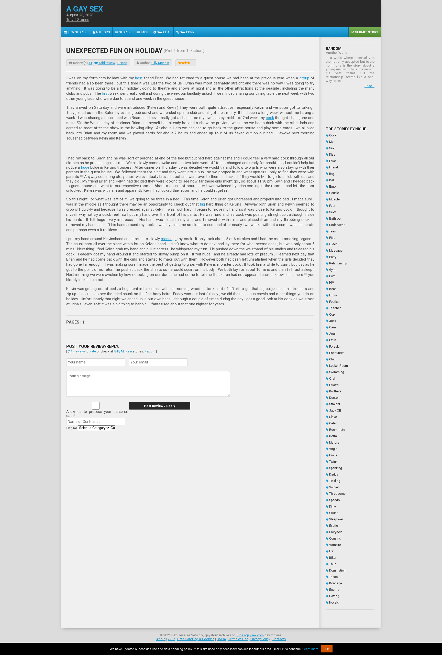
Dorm (332, 436)
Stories (124, 32)
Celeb (332, 423)
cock (270, 117)
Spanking (335, 468)
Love (332, 161)
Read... (369, 86)
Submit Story (366, 32)
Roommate (336, 430)
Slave (332, 417)
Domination (337, 570)
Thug (332, 564)
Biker (332, 558)
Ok (327, 649)
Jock (332, 321)
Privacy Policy (260, 639)
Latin (332, 340)
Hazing (333, 596)
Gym (332, 270)
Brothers (334, 391)
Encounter (336, 353)
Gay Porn (186, 32)
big (202, 204)
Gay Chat (163, 32)
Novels (333, 602)
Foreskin (334, 346)
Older (332, 244)
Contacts (279, 639)
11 (90, 63)
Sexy (332, 212)
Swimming (336, 372)
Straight (334, 404)
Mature (333, 442)
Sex (331, 148)
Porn (332, 276)
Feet (331, 206)
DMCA (221, 639)
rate (93, 351)
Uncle (332, 455)
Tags (144, 32)
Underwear (336, 225)
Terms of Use (238, 639)
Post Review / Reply (159, 406)
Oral (331, 378)
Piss (331, 238)
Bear (332, 289)
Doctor (333, 398)
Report (122, 63)
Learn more (310, 649)
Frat (331, 551)
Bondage (335, 583)
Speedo (334, 500)
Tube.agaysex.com (250, 635)
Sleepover (335, 519)
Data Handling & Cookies (195, 639)
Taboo (333, 577)
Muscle (334, 199)
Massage (335, 250)
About (160, 639)
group (304, 78)
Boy (331, 174)
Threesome (337, 494)
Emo (332, 186)
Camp (332, 327)
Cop (331, 314)
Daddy (333, 474)
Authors (102, 32)
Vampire (334, 545)
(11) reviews (77, 351)
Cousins (334, 538)
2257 (171, 639)
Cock (332, 135)
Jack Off (334, 410)
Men (331, 142)
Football (334, 302)
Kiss (331, 154)
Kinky (332, 506)
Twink (332, 462)
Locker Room (338, 366)
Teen (332, 231)
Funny (333, 295)
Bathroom (335, 218)
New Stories (77, 32)
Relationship (337, 263)
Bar (331, 180)
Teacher (334, 308)
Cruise (333, 513)
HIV (331, 282)
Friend (333, 167)
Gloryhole (335, 532)
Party (332, 257)
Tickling (334, 481)
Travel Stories (77, 19)
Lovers (333, 385)
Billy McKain (160, 63)
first (105, 93)
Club (331, 359)
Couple (333, 193)
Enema (333, 590)
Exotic (333, 526)
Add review (106, 63)
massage (168, 239)
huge (85, 167)
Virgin (332, 449)
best (138, 78)
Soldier (333, 487)
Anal (332, 334)
